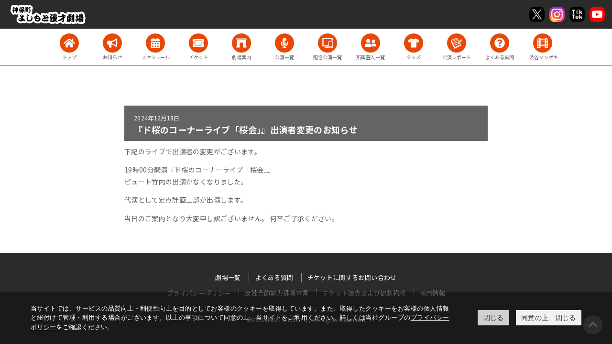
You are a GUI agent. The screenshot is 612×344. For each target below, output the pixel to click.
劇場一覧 (227, 277)
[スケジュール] (155, 43)
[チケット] (198, 43)
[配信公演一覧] (327, 43)
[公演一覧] (284, 43)
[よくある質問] (499, 43)
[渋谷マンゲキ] (542, 43)
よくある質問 (274, 277)
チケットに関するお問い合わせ (352, 277)
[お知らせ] (112, 43)
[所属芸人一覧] (370, 43)
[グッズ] (413, 43)
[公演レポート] (456, 43)
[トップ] (69, 43)
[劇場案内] (241, 43)
